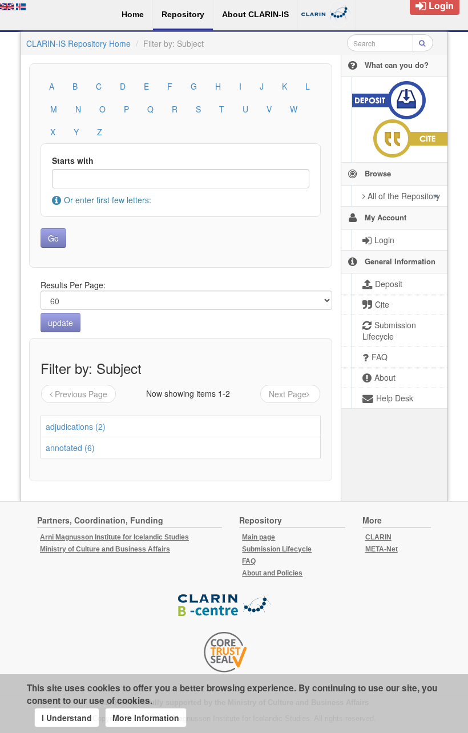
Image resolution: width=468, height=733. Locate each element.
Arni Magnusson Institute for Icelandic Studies (114, 537)
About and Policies (272, 573)
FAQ (249, 561)
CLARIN (378, 537)
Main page (258, 537)
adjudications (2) (76, 426)
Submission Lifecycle (277, 549)
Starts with (73, 160)
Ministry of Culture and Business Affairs (105, 549)
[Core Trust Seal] (225, 652)
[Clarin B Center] (225, 605)
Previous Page (81, 394)
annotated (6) (70, 447)
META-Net (381, 549)
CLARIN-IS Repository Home (78, 43)
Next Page (287, 394)
